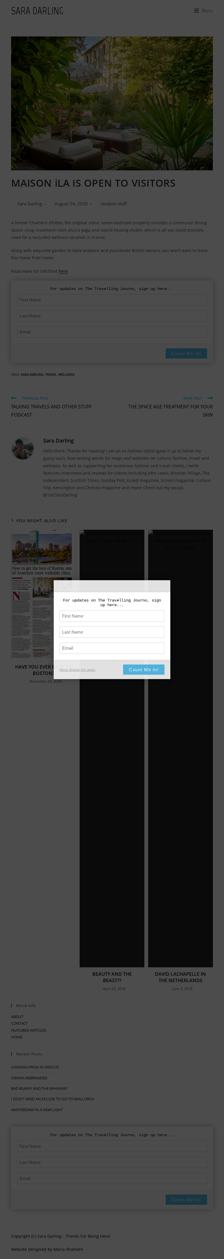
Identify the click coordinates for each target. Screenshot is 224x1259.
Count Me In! (144, 669)
